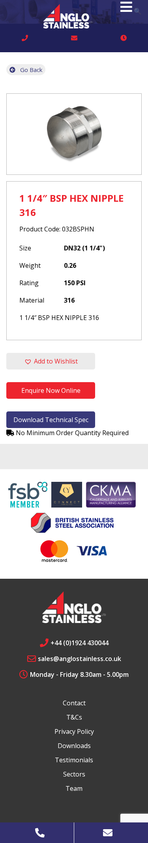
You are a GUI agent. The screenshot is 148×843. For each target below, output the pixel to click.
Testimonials (74, 760)
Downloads (74, 745)
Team (74, 788)
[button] (50, 361)
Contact (74, 703)
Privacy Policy (74, 731)
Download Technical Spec (50, 419)
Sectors (74, 774)
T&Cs (74, 717)
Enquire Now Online (51, 390)
